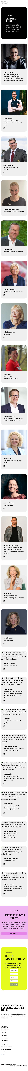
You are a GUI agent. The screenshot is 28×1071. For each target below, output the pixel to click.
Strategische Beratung (6, 1044)
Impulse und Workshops (6, 1046)
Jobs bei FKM (4, 1038)
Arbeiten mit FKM (5, 1030)
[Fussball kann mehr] (4, 2)
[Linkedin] (4, 128)
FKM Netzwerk (4, 1040)
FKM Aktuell (4, 1035)
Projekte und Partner (6, 1049)
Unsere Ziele (4, 1032)
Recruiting (3, 1052)
